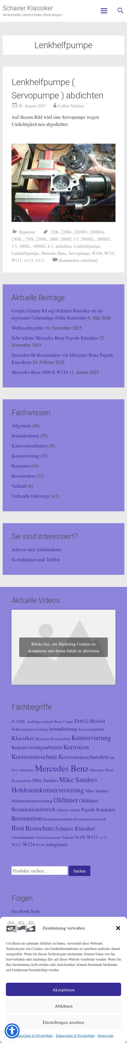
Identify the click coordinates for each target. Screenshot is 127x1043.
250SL (41, 239)
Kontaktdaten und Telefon (36, 559)
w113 (40, 260)
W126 (40, 844)
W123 (17, 844)
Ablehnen (64, 1006)
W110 (109, 253)
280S (54, 239)
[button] (118, 928)
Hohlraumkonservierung (30, 729)
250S (29, 239)
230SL (17, 239)
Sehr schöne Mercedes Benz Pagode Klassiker (55, 338)
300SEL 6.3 (43, 246)
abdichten (63, 246)
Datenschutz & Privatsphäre (33, 1035)
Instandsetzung (25, 435)
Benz (58, 721)
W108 (97, 253)
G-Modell (94, 720)
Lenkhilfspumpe (25, 253)
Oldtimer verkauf (68, 810)
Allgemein (21, 425)
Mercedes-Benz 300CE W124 (40, 372)
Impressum (105, 1035)
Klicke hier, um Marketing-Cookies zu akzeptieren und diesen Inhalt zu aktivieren (63, 647)
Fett (78, 720)
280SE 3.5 (69, 239)
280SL (24, 246)
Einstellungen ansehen (63, 1022)
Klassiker (23, 738)
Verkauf (19, 486)
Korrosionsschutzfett (83, 757)
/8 (13, 721)
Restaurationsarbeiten (58, 819)
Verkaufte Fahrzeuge (31, 496)
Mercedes (27, 770)
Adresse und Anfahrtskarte (36, 549)
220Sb (66, 232)
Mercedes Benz (53, 253)
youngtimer (56, 844)
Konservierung (25, 455)
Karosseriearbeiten (29, 445)
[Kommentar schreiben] (78, 260)
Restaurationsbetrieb (90, 819)
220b (54, 232)
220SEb (80, 232)
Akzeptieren (63, 989)
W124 (29, 844)
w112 (28, 260)
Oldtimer (65, 799)
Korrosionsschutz (34, 756)
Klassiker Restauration (52, 738)
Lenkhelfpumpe (87, 246)
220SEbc (97, 232)
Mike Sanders (45, 780)
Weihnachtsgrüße (28, 328)
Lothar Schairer (71, 105)
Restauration (23, 476)
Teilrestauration (48, 837)
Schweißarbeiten (23, 837)
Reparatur (27, 232)
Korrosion (76, 747)
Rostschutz (39, 827)
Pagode (88, 809)
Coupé (68, 721)
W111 (17, 260)
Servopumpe (79, 253)
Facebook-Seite (26, 911)
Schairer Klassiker (28, 8)
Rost (18, 828)
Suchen (80, 871)
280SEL (88, 239)
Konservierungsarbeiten (37, 747)
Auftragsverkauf (40, 721)
